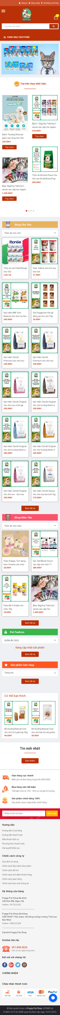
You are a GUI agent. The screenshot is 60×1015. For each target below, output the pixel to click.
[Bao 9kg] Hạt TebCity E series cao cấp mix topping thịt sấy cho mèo (44, 609)
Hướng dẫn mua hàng (12, 830)
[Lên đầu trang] (50, 1009)
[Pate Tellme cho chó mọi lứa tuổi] (44, 251)
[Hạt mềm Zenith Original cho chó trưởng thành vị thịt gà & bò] (44, 385)
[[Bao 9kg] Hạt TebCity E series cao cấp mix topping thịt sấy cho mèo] (44, 588)
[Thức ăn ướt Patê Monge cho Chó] (15, 251)
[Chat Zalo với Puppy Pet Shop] (53, 998)
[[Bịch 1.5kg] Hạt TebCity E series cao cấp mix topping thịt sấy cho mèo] (15, 107)
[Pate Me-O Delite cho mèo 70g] (15, 588)
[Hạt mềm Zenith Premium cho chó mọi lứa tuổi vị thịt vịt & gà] (15, 340)
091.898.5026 (19, 947)
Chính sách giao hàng (12, 879)
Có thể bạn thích (15, 696)
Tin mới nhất (30, 748)
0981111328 (15, 923)
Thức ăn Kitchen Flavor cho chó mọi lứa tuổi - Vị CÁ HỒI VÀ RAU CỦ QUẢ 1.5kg (45, 174)
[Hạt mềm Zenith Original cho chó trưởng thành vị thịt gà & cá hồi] (15, 429)
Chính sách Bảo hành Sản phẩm (16, 866)
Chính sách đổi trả (10, 870)
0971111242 (15, 904)
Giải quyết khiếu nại (11, 848)
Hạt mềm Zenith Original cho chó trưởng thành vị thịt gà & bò (44, 405)
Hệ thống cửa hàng (51, 3)
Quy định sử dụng (10, 861)
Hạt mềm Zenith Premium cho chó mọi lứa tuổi (43, 360)
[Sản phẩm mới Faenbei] (30, 59)
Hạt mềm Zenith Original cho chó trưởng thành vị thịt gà (44, 449)
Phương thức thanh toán (13, 843)
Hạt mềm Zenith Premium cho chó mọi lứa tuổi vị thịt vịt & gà (14, 360)
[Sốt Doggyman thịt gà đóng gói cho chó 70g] (44, 296)
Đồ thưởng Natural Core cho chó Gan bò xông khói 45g (16, 732)
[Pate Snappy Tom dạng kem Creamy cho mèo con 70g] (15, 544)
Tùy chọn (9, 136)
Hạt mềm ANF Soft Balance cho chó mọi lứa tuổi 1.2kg (15, 316)
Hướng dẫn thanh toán (12, 835)
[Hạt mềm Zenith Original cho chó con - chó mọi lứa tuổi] (15, 474)
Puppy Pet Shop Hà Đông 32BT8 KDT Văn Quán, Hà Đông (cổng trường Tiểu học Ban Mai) (29, 917)
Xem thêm (30, 761)
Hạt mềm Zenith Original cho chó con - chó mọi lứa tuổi (15, 494)
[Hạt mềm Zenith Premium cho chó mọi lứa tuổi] (44, 340)
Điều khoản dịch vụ (10, 839)
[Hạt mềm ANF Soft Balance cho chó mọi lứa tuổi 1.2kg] (15, 296)
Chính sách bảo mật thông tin (15, 883)
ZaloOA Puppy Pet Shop (14, 932)
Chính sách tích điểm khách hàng (17, 875)
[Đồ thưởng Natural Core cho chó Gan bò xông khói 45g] (16, 713)
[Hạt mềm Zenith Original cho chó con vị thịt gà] (15, 385)
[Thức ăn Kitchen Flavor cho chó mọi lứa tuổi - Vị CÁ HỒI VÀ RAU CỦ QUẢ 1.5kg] (45, 155)
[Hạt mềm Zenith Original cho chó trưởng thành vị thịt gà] (44, 429)
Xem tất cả (30, 508)
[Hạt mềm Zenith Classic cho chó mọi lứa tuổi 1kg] (44, 474)
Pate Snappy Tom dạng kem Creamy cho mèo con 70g (15, 564)
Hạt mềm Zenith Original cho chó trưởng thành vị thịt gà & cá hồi (15, 449)
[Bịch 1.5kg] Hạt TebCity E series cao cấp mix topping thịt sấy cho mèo (14, 127)
